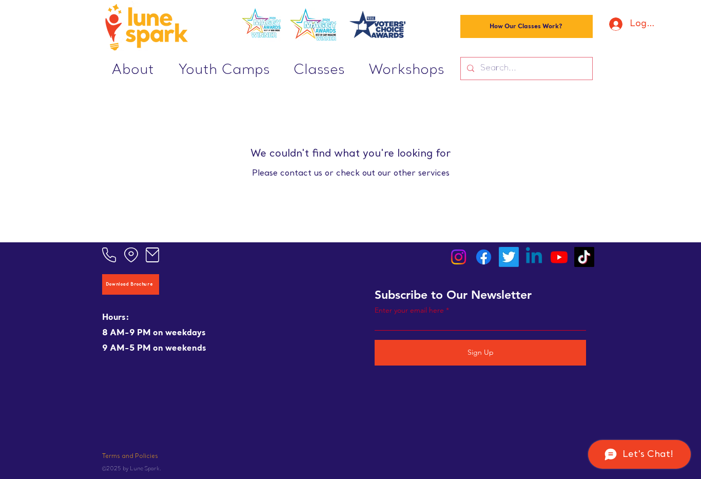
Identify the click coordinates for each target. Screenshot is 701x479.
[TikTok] (584, 257)
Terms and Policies (130, 456)
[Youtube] (559, 257)
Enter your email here (409, 310)
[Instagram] (459, 257)
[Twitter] (509, 257)
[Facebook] (484, 257)
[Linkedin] (534, 257)
